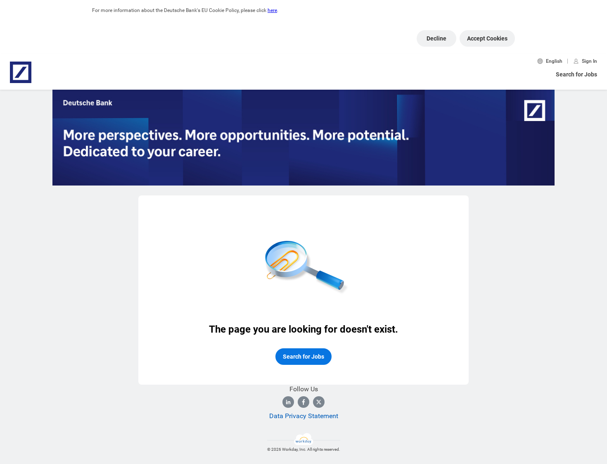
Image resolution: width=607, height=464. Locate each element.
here (272, 10)
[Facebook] (303, 402)
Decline (436, 38)
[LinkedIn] (288, 402)
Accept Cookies (487, 38)
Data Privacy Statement (303, 416)
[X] (319, 402)
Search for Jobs (576, 74)
